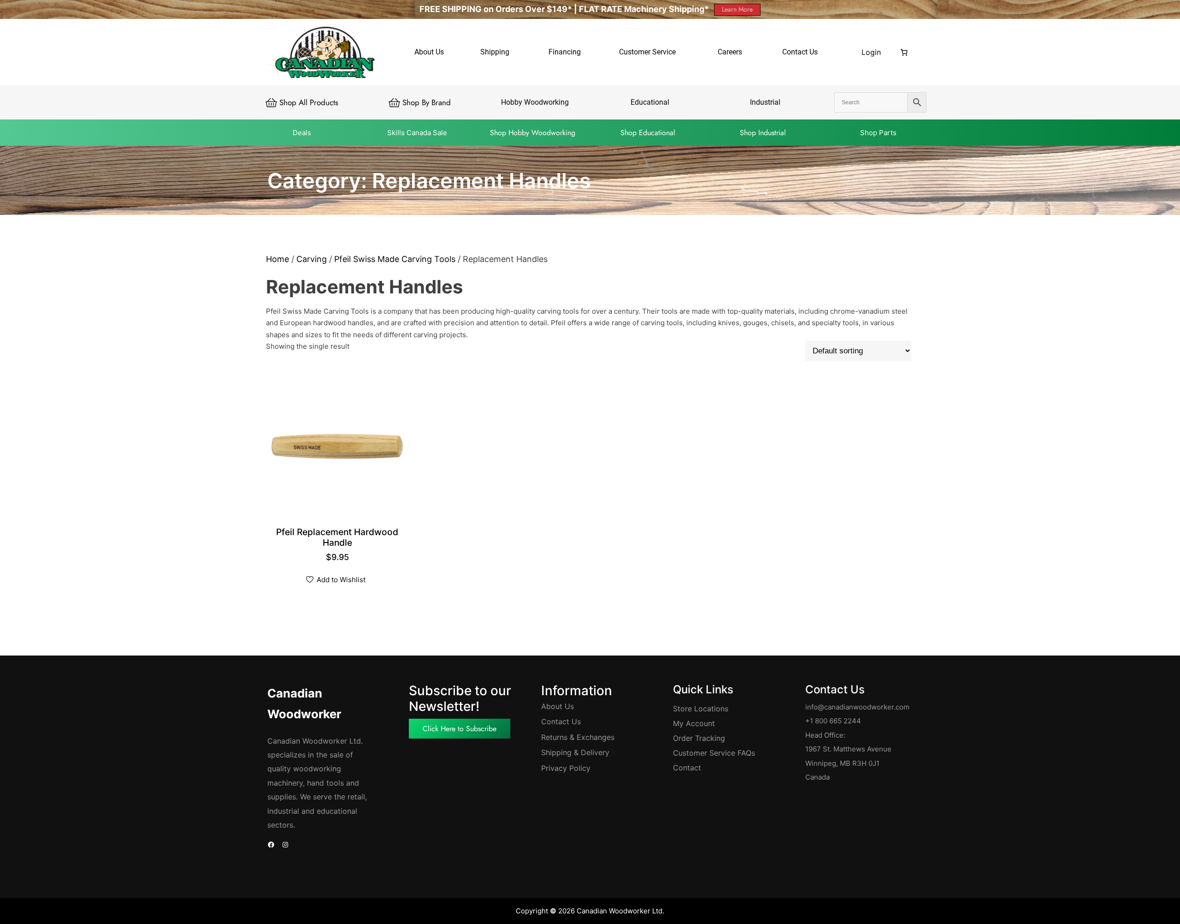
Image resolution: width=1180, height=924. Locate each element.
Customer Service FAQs (714, 752)
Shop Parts (878, 132)
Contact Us (561, 721)
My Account (694, 723)
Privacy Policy (565, 768)
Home (277, 259)
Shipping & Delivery (575, 752)
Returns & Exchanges (577, 737)
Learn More (737, 9)
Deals (302, 132)
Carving (311, 259)
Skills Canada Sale (417, 132)
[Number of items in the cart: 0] (904, 52)
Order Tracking (699, 738)
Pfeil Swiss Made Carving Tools (394, 259)
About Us (557, 706)
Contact (687, 767)
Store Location (699, 708)
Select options (338, 543)
